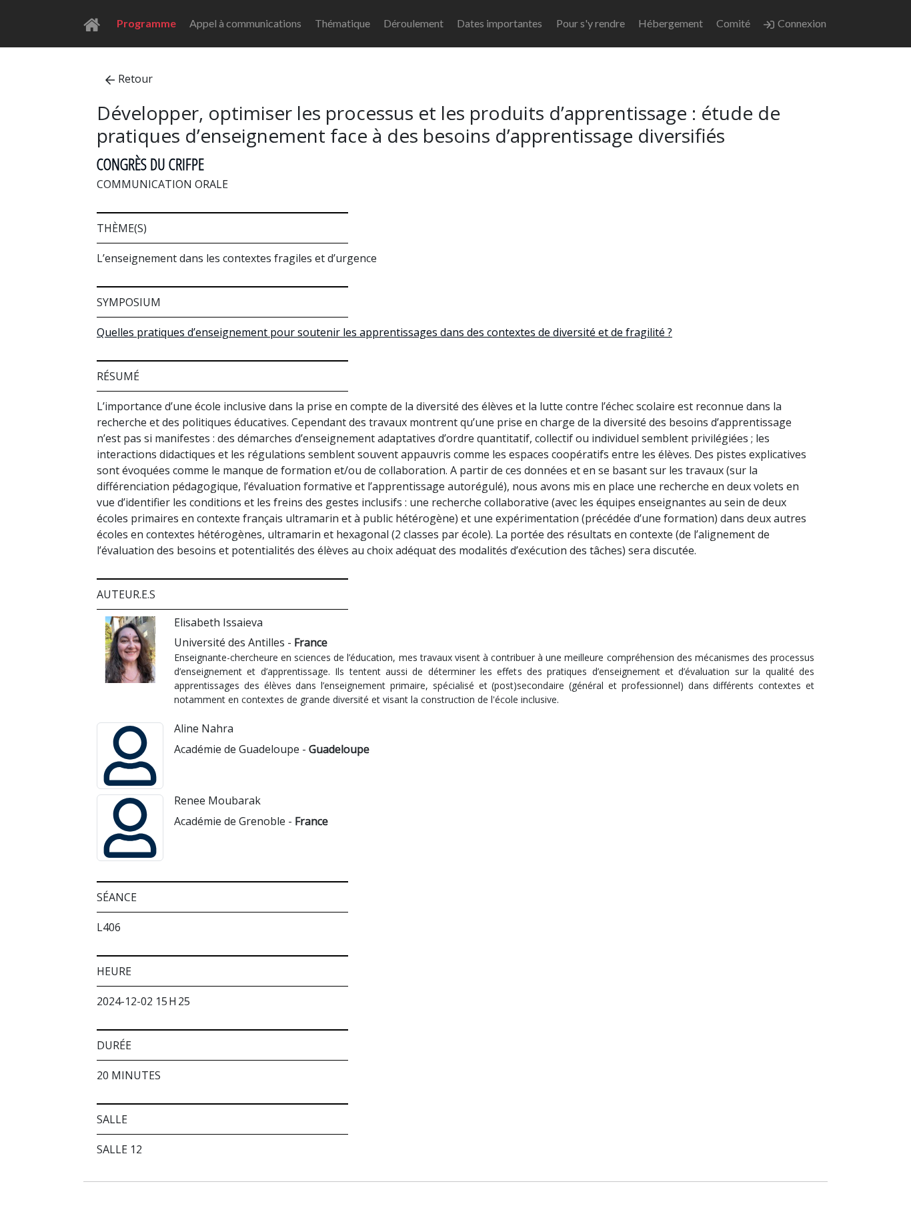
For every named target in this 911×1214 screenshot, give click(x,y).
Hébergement (670, 23)
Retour (135, 78)
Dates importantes (499, 23)
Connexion (802, 23)
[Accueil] (95, 24)
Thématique (342, 23)
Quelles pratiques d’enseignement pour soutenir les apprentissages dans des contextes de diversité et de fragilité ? (384, 332)
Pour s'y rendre (590, 23)
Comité (733, 23)
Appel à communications (245, 23)
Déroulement (413, 23)
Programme (146, 23)
